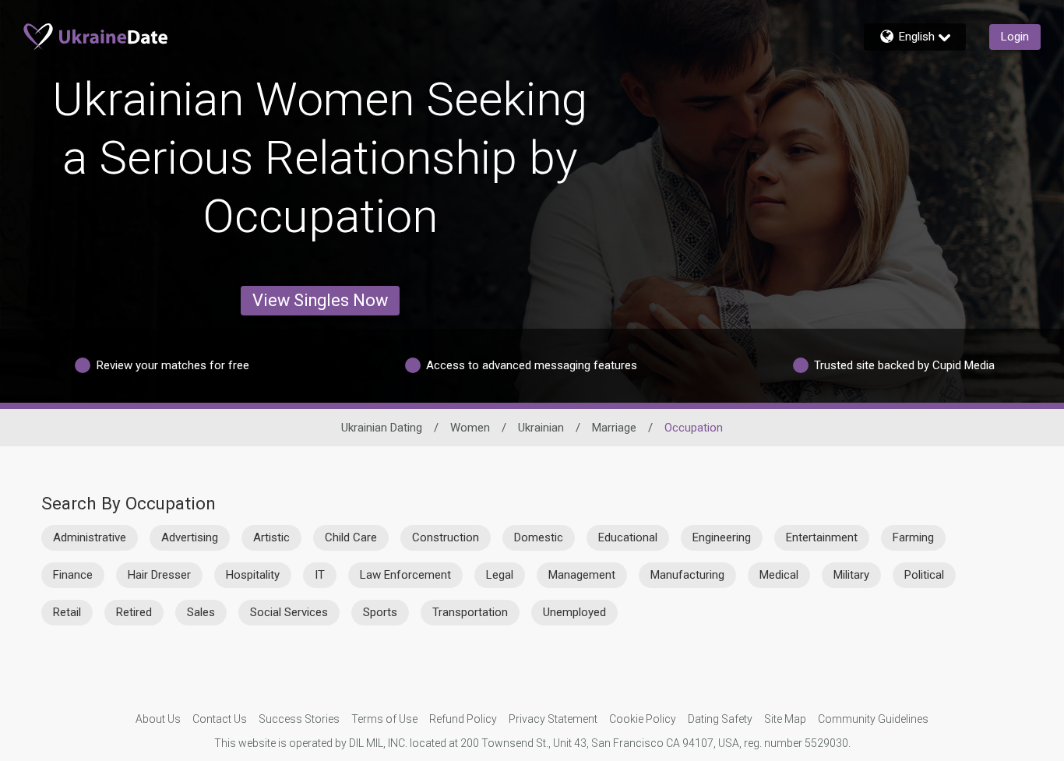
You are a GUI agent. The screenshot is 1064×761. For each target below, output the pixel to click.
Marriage (614, 428)
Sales (201, 612)
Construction (445, 537)
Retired (134, 612)
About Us (158, 719)
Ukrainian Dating (381, 428)
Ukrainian (541, 428)
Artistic (271, 537)
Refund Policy (463, 719)
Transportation (470, 612)
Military (851, 575)
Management (581, 575)
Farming (913, 537)
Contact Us (219, 719)
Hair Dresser (159, 575)
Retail (67, 612)
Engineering (721, 537)
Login (1015, 37)
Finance (73, 575)
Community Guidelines (873, 719)
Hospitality (253, 575)
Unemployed (574, 612)
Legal (499, 575)
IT (320, 575)
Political (924, 575)
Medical (778, 575)
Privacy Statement (553, 719)
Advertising (189, 537)
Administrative (89, 537)
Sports (380, 612)
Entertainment (822, 537)
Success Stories (299, 719)
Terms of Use (384, 719)
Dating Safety (720, 719)
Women (470, 428)
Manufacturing (687, 575)
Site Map (785, 719)
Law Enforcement (405, 575)
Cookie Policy (642, 719)
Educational (627, 537)
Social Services (289, 612)
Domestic (538, 537)
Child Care (351, 537)
